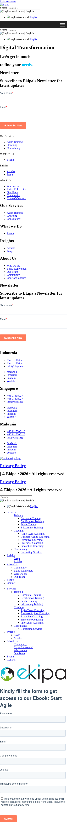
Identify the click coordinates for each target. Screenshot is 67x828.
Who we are (13, 186)
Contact (11, 582)
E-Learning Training (32, 527)
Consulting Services (31, 552)
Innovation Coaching (32, 546)
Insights (4, 165)
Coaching (12, 145)
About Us (5, 180)
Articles (11, 171)
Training (18, 515)
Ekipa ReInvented (16, 189)
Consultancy (13, 148)
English (34, 17)
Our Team (12, 192)
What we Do (7, 153)
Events (10, 159)
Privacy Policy (13, 465)
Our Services (7, 136)
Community (13, 195)
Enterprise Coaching (32, 542)
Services (11, 512)
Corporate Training (31, 518)
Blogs (10, 174)
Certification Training (32, 521)
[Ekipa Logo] (4, 4)
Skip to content (8, 1)
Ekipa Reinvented (23, 570)
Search (3, 7)
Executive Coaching (32, 539)
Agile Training (15, 141)
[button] (33, 136)
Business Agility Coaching (35, 536)
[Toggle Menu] (62, 24)
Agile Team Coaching (32, 533)
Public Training (29, 524)
